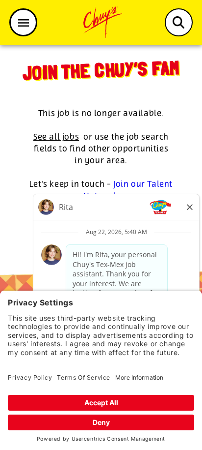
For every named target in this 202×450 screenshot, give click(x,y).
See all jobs (56, 137)
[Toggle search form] (179, 22)
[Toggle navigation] (23, 22)
